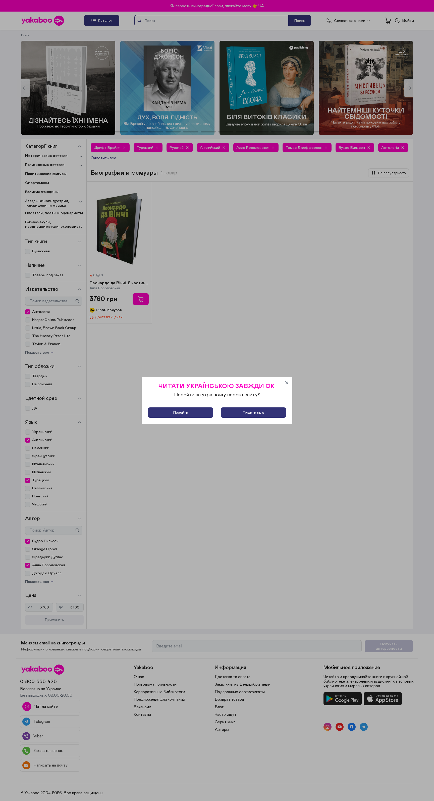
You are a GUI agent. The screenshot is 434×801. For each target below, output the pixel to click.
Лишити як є (253, 412)
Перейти (180, 412)
